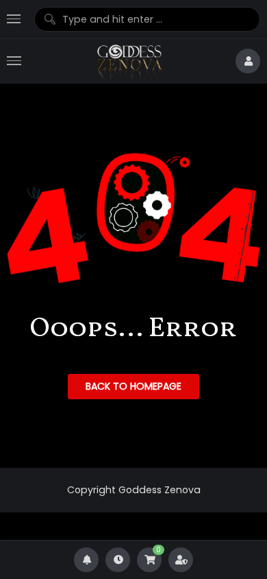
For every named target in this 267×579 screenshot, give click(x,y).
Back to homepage (133, 386)
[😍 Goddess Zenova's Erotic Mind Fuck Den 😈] (128, 61)
